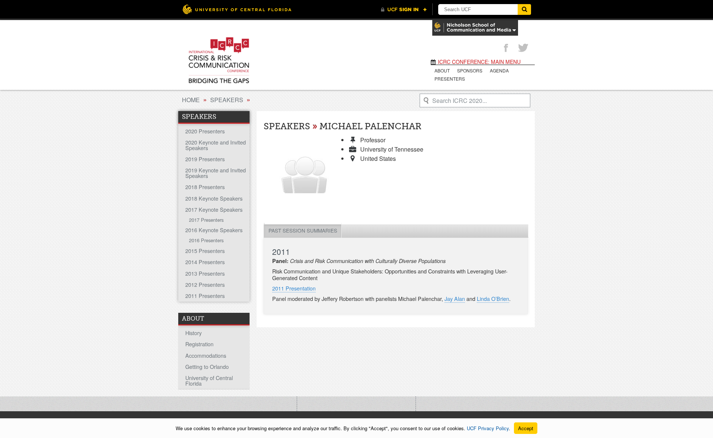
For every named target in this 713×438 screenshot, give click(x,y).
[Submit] (524, 9)
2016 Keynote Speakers (213, 230)
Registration (199, 344)
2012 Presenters (205, 284)
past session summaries (302, 230)
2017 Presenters (206, 219)
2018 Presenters (205, 187)
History (193, 333)
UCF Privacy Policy (488, 428)
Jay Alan (455, 298)
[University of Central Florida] (237, 9)
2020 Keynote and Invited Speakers (215, 144)
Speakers (226, 100)
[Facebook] (506, 48)
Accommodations (205, 355)
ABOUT (442, 70)
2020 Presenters (205, 131)
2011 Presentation (294, 288)
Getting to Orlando (207, 366)
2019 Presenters (205, 159)
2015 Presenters (205, 250)
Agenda (499, 70)
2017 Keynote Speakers (213, 209)
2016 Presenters (206, 240)
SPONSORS (469, 70)
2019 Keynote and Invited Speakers (215, 172)
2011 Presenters (205, 295)
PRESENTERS (449, 78)
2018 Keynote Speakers (213, 198)
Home (191, 100)
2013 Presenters (205, 273)
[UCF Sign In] (404, 9)
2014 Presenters (205, 262)
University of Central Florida (209, 380)
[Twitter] (523, 48)
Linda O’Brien (493, 298)
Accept (525, 428)
